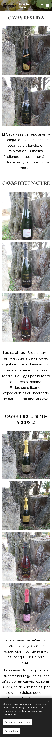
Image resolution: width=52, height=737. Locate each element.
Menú (48, 5)
